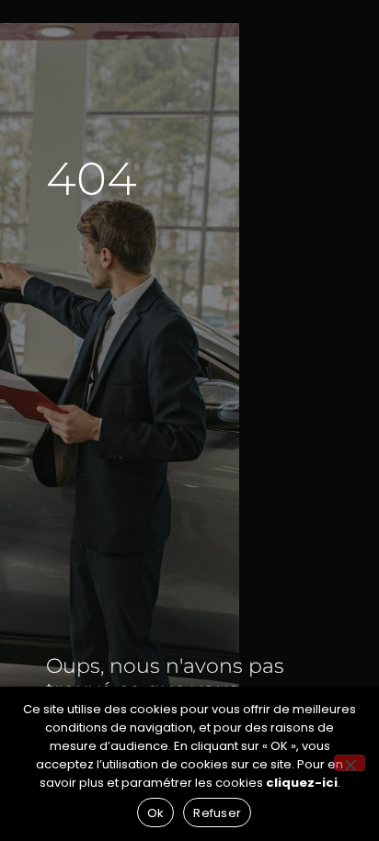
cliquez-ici (302, 782)
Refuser (217, 813)
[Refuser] (349, 763)
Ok (156, 813)
